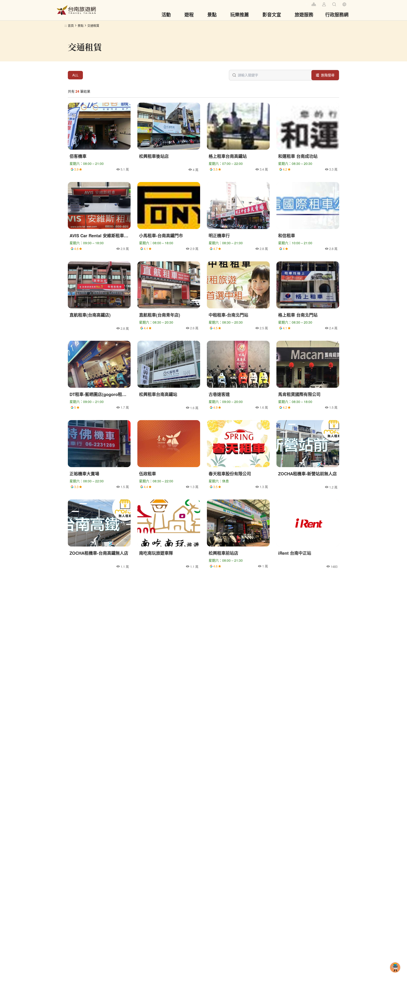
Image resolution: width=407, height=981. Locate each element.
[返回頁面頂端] (395, 974)
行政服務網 (336, 14)
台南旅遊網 (76, 10)
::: (306, 4)
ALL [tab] (75, 75)
